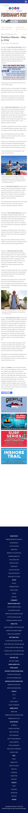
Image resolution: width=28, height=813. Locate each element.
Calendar (14, 799)
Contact (14, 759)
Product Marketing (14, 742)
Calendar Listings (14, 752)
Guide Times (14, 597)
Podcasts (14, 691)
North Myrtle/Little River (14, 576)
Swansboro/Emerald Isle (14, 556)
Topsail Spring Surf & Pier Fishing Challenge (14, 644)
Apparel (14, 786)
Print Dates (14, 769)
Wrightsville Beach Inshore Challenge (14, 614)
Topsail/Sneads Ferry (14, 560)
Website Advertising (14, 732)
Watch (14, 695)
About (14, 755)
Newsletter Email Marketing (14, 739)
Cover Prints (14, 789)
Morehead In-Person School (14, 685)
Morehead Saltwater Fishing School (14, 681)
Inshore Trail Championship (14, 634)
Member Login (14, 712)
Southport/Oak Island (14, 570)
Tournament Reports (14, 587)
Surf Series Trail (14, 657)
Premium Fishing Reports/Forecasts (14, 539)
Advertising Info (14, 722)
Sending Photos (14, 762)
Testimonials (14, 725)
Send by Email (15, 43)
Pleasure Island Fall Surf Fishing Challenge (14, 651)
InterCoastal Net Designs (19, 808)
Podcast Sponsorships (14, 705)
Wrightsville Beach (14, 563)
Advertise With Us (10, 11)
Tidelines (14, 593)
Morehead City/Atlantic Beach (14, 553)
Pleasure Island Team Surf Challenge (14, 641)
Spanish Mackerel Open (14, 664)
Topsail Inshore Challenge (14, 610)
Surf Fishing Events (14, 637)
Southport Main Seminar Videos (14, 678)
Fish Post (25, 34)
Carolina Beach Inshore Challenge (14, 620)
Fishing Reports (14, 536)
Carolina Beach (14, 566)
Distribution (14, 772)
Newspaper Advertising (14, 728)
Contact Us (19, 11)
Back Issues (14, 779)
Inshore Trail (14, 624)
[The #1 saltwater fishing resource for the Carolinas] (14, 14)
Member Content (14, 708)
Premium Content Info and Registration (14, 715)
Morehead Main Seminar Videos (14, 688)
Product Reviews (14, 590)
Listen (14, 698)
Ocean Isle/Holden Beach (14, 573)
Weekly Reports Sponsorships (14, 749)
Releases (14, 583)
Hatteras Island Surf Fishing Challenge (14, 647)
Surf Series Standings (14, 661)
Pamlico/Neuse (14, 549)
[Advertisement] (14, 480)
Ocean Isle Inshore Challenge (14, 607)
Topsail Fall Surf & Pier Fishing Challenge (14, 654)
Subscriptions (14, 776)
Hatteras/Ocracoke (14, 546)
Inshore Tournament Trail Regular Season (14, 627)
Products (14, 782)
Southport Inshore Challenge (14, 617)
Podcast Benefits (14, 701)
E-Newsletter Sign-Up (14, 766)
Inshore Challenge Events (14, 603)
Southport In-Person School (14, 674)
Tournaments (14, 600)
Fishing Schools (14, 668)
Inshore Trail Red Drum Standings (14, 630)
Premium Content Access (14, 718)
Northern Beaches (14, 543)
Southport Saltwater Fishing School (14, 671)
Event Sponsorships (14, 735)
